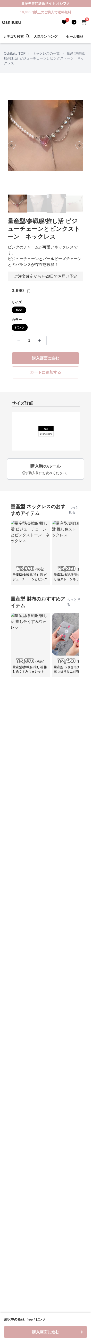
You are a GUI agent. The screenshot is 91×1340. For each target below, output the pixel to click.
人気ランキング (46, 36)
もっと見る (74, 509)
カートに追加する (45, 372)
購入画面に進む (45, 358)
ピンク (20, 327)
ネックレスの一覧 (46, 53)
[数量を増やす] (39, 340)
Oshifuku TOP (14, 53)
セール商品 (74, 36)
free (19, 310)
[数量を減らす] (19, 340)
